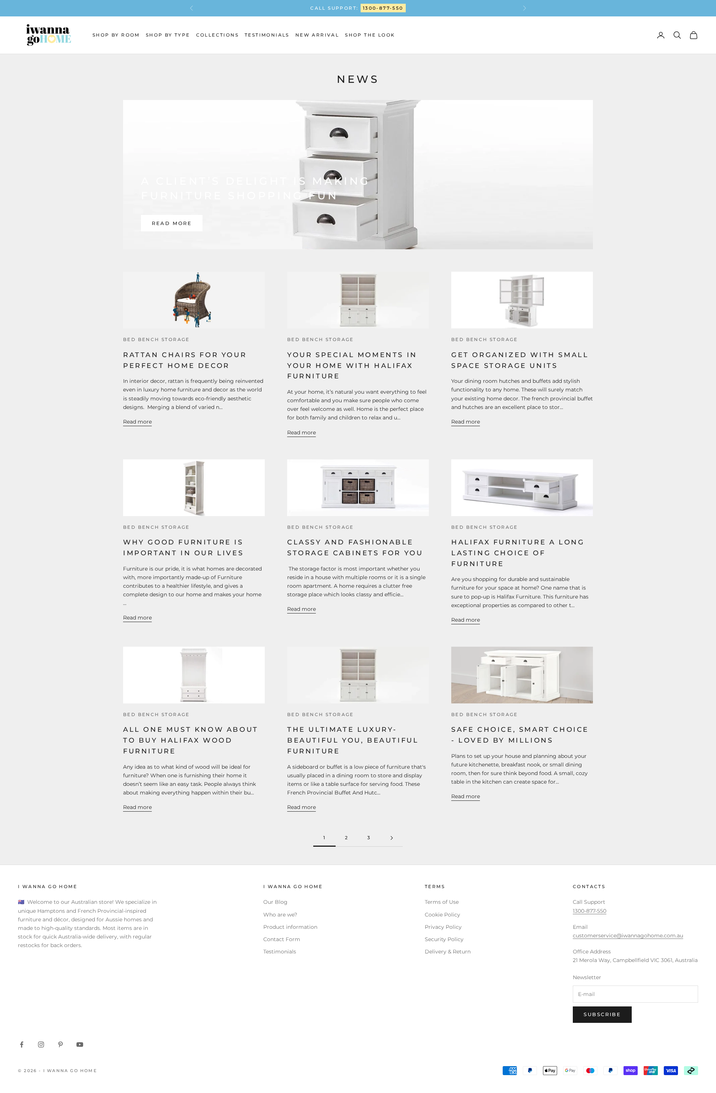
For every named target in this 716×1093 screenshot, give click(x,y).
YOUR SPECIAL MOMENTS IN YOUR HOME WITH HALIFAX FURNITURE (352, 366)
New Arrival (317, 35)
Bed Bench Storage (156, 339)
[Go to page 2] (391, 838)
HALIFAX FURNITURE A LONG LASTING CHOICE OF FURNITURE (517, 553)
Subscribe (602, 1014)
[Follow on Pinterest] (60, 1044)
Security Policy (444, 939)
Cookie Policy (442, 914)
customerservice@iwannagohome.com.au (628, 935)
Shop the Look (370, 35)
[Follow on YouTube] (80, 1044)
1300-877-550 (383, 8)
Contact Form (281, 939)
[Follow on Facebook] (21, 1044)
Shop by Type (168, 35)
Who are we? (280, 914)
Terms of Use (442, 902)
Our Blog (275, 902)
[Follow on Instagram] (41, 1044)
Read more (172, 223)
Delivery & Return (448, 951)
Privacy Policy (443, 927)
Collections (217, 35)
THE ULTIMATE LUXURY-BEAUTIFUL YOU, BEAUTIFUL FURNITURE (352, 740)
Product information (290, 927)
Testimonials (267, 35)
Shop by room (116, 35)
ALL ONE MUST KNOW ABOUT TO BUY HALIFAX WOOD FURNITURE (190, 740)
